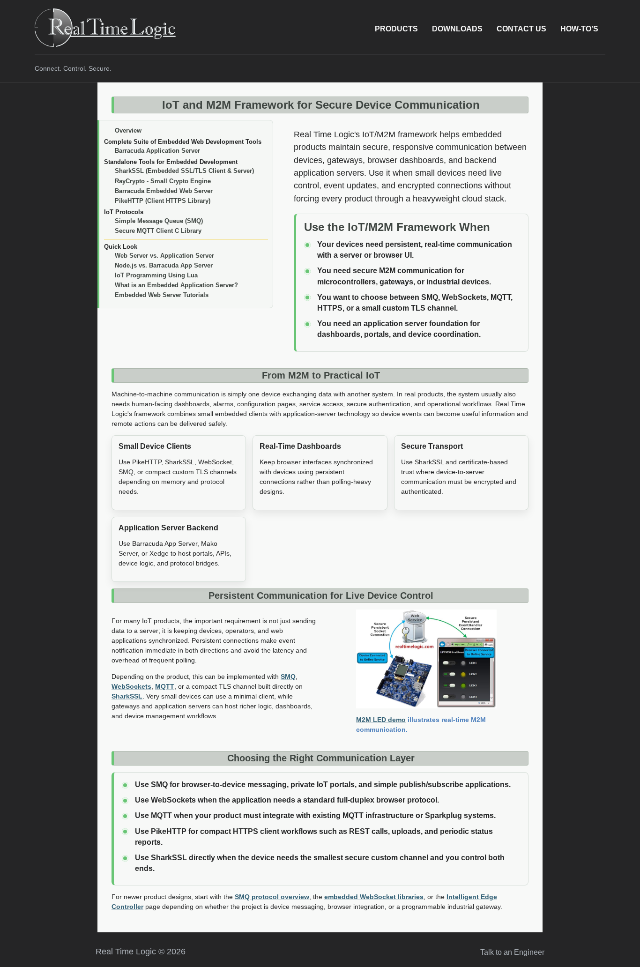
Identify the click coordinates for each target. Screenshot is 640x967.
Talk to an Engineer (512, 952)
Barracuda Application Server (157, 150)
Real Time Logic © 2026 (141, 951)
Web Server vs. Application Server (164, 255)
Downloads (457, 29)
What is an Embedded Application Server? (176, 285)
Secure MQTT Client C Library (158, 230)
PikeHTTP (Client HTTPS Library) (162, 200)
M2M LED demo (381, 719)
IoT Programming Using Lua (156, 275)
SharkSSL (127, 696)
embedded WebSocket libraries (374, 896)
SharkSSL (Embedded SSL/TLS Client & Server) (184, 170)
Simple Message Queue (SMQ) (159, 220)
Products (396, 29)
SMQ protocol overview (272, 896)
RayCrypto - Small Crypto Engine (163, 181)
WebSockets (131, 686)
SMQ (288, 676)
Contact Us (521, 29)
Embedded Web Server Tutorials (161, 294)
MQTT (164, 686)
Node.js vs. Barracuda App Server (164, 265)
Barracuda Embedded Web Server (164, 190)
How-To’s (579, 29)
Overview (128, 130)
